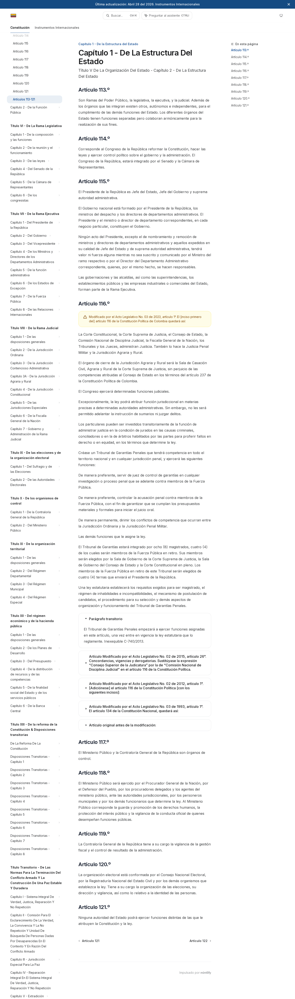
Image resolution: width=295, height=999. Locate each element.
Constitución (20, 27)
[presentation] (38, 516)
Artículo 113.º (240, 50)
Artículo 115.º (240, 64)
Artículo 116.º (240, 71)
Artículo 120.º (240, 98)
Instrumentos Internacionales (57, 27)
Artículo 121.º (240, 105)
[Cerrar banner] (289, 4)
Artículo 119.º (240, 91)
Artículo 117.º (240, 77)
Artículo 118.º (240, 84)
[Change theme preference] (281, 15)
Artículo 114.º (240, 57)
